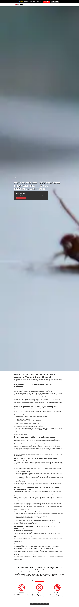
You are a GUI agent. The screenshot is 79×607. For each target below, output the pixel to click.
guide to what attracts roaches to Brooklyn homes (48, 483)
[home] (18, 4)
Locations (62, 4)
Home (40, 4)
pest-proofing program (58, 506)
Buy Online (46, 1)
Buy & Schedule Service (20, 197)
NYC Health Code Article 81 (55, 546)
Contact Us (56, 4)
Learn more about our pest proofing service (39, 603)
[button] (45, 4)
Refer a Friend (55, 1)
